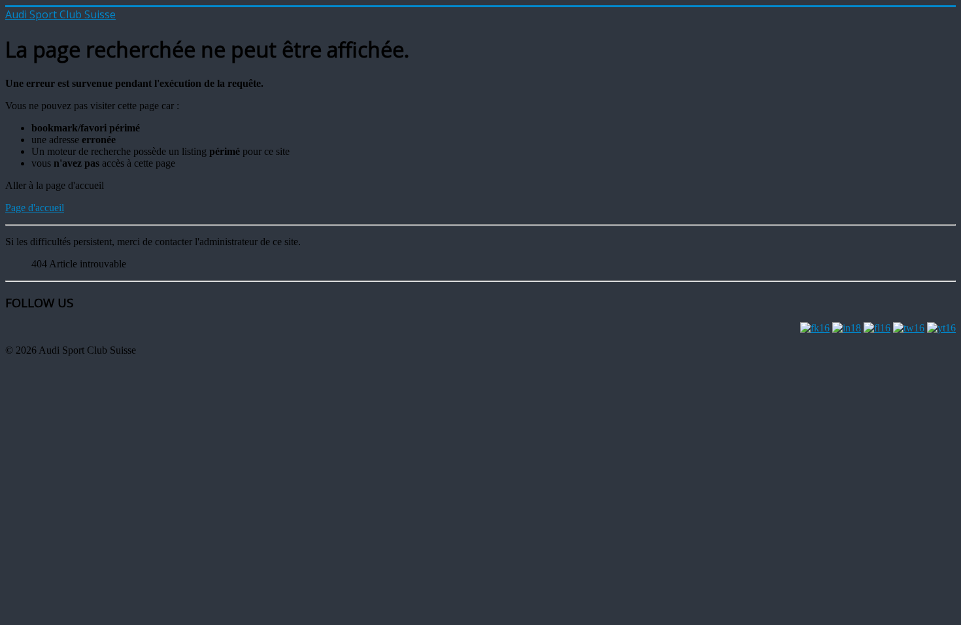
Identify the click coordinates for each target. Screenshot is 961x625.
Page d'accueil (34, 207)
